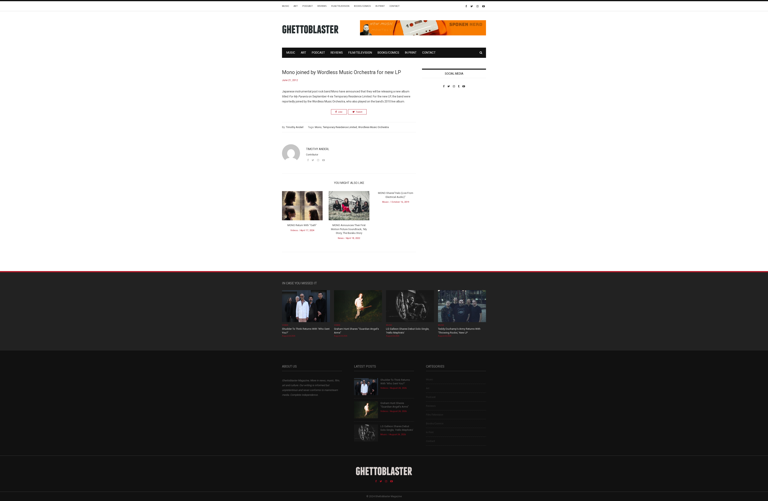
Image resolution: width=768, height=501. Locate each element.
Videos (294, 230)
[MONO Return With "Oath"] (302, 206)
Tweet (359, 112)
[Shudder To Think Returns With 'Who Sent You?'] (306, 306)
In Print (380, 6)
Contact (394, 6)
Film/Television (340, 6)
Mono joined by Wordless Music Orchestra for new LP (341, 72)
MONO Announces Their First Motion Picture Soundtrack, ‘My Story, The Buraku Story (349, 229)
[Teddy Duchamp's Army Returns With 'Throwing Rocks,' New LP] (462, 306)
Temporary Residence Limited (340, 127)
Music (285, 6)
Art (296, 6)
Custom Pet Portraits (433, 115)
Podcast (307, 6)
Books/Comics (362, 6)
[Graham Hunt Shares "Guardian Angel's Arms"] (358, 306)
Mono (318, 127)
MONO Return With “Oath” (302, 225)
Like (340, 112)
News (341, 238)
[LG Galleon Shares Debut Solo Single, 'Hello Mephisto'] (410, 306)
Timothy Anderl (294, 127)
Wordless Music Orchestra (373, 127)
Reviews (322, 6)
